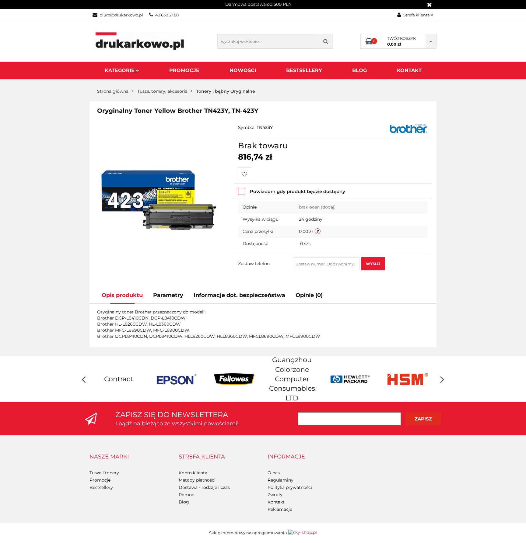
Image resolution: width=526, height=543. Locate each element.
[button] (109, 456)
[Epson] (176, 379)
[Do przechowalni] (244, 173)
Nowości (243, 70)
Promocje (184, 70)
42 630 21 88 (167, 14)
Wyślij (373, 263)
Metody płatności (197, 480)
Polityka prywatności (290, 487)
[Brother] (408, 128)
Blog (359, 70)
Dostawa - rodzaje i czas (204, 487)
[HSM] (408, 379)
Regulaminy (280, 480)
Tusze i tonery (104, 473)
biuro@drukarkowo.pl (121, 14)
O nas (274, 473)
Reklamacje (280, 509)
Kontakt (409, 70)
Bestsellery (304, 70)
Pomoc (186, 494)
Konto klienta (193, 473)
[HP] (350, 379)
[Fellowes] (234, 379)
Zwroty (275, 494)
